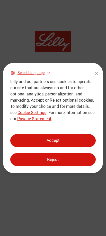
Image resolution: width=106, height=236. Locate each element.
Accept (53, 140)
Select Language (31, 72)
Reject (53, 159)
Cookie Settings (31, 112)
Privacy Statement (34, 118)
